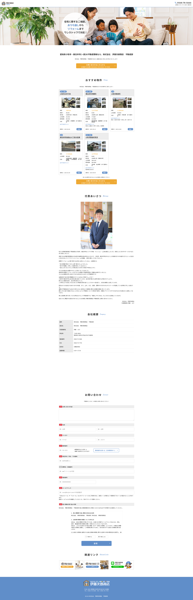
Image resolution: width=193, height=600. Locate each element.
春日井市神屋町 (91, 94)
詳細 (79, 129)
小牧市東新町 (115, 94)
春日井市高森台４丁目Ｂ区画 (70, 137)
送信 (96, 543)
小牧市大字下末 (65, 94)
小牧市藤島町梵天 (92, 137)
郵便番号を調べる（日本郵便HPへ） (105, 450)
